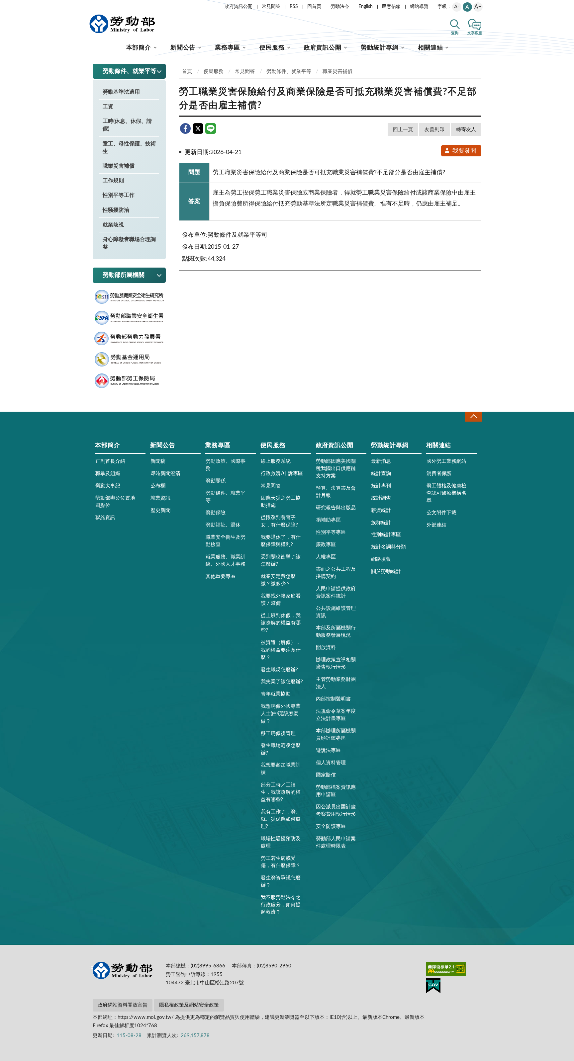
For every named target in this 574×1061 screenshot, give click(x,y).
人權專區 (326, 556)
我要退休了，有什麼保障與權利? (281, 541)
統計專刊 (381, 485)
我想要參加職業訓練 (281, 769)
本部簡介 (138, 48)
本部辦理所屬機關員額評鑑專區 (336, 734)
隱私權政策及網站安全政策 (189, 1005)
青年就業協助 (276, 694)
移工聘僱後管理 (278, 733)
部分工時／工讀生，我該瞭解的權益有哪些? (281, 792)
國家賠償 (326, 775)
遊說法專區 (328, 750)
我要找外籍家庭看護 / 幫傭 (281, 600)
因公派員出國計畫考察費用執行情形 (336, 810)
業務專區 (227, 48)
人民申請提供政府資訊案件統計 (336, 592)
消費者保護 (439, 473)
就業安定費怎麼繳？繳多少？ (278, 580)
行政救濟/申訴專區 (282, 473)
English (365, 6)
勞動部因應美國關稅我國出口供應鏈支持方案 (336, 468)
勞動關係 (216, 480)
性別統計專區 (386, 534)
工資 (108, 106)
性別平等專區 (331, 532)
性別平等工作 (119, 195)
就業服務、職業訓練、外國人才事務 (225, 560)
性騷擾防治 (116, 210)
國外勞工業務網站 (446, 461)
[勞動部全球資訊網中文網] (122, 24)
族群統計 (381, 522)
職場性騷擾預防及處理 (281, 842)
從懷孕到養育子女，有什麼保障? (279, 521)
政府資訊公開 (238, 6)
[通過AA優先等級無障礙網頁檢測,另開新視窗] (446, 970)
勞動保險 (216, 512)
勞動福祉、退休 (223, 525)
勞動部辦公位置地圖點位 (115, 502)
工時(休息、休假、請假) (127, 125)
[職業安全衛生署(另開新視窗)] (129, 318)
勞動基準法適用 (121, 92)
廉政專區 (326, 544)
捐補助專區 (328, 520)
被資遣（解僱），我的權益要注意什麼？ (281, 650)
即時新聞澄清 (165, 473)
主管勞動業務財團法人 (336, 683)
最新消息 (381, 461)
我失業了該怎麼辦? (282, 681)
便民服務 (272, 48)
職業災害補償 (119, 166)
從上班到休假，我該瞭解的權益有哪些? (281, 623)
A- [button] (456, 6)
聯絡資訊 (105, 517)
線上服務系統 (276, 461)
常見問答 (271, 6)
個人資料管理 (331, 762)
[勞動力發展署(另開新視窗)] (129, 339)
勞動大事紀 (107, 485)
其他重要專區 (221, 576)
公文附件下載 (441, 512)
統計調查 (381, 498)
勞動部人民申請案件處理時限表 (336, 842)
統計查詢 (381, 473)
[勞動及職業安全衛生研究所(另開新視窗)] (129, 297)
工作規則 (113, 180)
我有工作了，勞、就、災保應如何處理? (281, 819)
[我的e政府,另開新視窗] (433, 987)
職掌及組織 (107, 473)
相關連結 (430, 48)
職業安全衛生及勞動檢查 (225, 541)
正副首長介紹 (110, 461)
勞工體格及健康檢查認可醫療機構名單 (446, 493)
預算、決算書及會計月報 (336, 492)
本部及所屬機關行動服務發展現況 (336, 631)
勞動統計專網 (379, 48)
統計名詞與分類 (388, 546)
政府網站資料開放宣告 (122, 1005)
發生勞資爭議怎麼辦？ (281, 881)
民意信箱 (391, 6)
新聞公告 (183, 48)
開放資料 (326, 647)
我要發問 (464, 151)
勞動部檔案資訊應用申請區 (336, 791)
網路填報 (381, 559)
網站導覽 (419, 6)
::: (91, 5)
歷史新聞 (160, 510)
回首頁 (314, 6)
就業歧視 (113, 224)
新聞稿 (157, 461)
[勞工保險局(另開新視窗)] (129, 380)
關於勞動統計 (386, 571)
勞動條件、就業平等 (288, 71)
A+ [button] (478, 7)
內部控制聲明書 (333, 698)
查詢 (454, 33)
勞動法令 (340, 6)
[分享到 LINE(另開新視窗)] (210, 128)
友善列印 (434, 129)
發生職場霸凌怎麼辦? (281, 749)
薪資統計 (381, 510)
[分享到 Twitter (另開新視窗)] (198, 128)
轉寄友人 (466, 129)
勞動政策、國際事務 (225, 465)
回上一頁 (403, 129)
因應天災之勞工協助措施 (281, 502)
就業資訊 (160, 498)
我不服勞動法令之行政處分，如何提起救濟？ (281, 905)
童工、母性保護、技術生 (129, 147)
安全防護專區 (331, 826)
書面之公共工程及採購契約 (336, 573)
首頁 (187, 71)
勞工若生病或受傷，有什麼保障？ (281, 862)
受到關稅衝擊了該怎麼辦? (281, 560)
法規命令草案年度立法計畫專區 (336, 715)
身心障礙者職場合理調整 (129, 243)
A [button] (467, 7)
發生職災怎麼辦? (279, 669)
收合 (473, 416)
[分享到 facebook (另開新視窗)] (185, 128)
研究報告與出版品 (336, 507)
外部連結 (436, 525)
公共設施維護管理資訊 (336, 612)
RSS (294, 6)
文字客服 (474, 33)
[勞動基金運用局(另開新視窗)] (129, 359)
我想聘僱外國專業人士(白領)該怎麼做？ (281, 713)
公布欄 (157, 485)
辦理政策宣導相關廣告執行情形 (336, 663)
